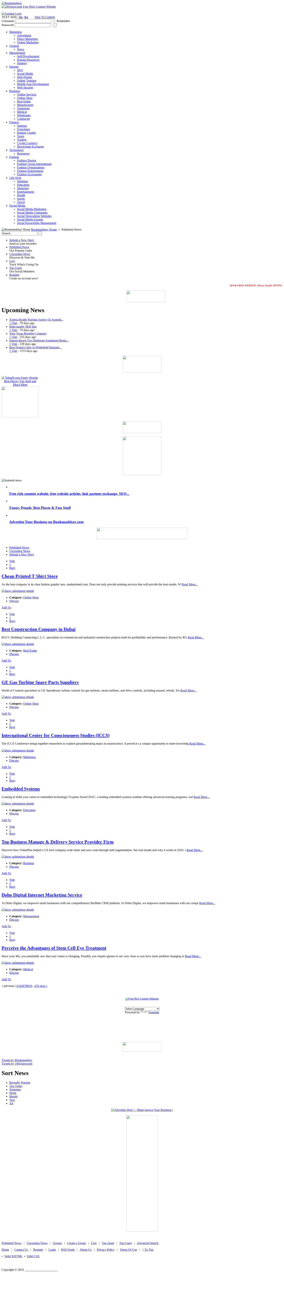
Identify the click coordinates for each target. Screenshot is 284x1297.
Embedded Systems (21, 788)
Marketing (29, 757)
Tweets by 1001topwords (17, 1063)
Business (28, 863)
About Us (86, 1249)
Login (52, 1249)
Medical (28, 969)
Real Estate (30, 650)
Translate (153, 1012)
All (11, 1103)
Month (13, 1096)
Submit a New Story (21, 240)
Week (12, 1093)
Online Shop (31, 597)
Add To (6, 607)
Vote (12, 561)
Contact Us (21, 1249)
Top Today (16, 1086)
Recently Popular (19, 1082)
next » (43, 986)
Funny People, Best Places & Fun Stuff (40, 508)
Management (31, 916)
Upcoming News (19, 254)
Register (14, 274)
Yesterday (15, 1089)
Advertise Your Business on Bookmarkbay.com (46, 522)
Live (12, 261)
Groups (57, 1243)
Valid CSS (33, 1256)
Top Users (15, 268)
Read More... (190, 584)
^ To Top (147, 1249)
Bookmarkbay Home (44, 229)
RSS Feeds (68, 1249)
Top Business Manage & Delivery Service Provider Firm (58, 841)
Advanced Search (147, 1243)
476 (36, 986)
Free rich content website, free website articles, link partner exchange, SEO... (69, 494)
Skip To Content (45, 17)
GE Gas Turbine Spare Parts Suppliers (40, 682)
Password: (8, 25)
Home (5, 1249)
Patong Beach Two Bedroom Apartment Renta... (39, 340)
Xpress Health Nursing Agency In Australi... (36, 319)
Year (12, 1100)
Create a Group (76, 1243)
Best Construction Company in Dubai (39, 629)
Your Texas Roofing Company (28, 333)
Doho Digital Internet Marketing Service (42, 894)
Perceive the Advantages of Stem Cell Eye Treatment (54, 947)
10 (30, 986)
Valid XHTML (13, 1256)
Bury (12, 568)
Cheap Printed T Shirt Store (30, 576)
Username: (8, 21)
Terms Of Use (128, 1249)
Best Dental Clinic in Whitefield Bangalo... (35, 347)
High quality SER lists (23, 326)
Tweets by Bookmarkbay (17, 1060)
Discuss (14, 601)
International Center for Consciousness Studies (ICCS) (56, 735)
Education (29, 810)
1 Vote (13, 323)
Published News (19, 247)
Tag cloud (108, 1243)
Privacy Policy (106, 1249)
